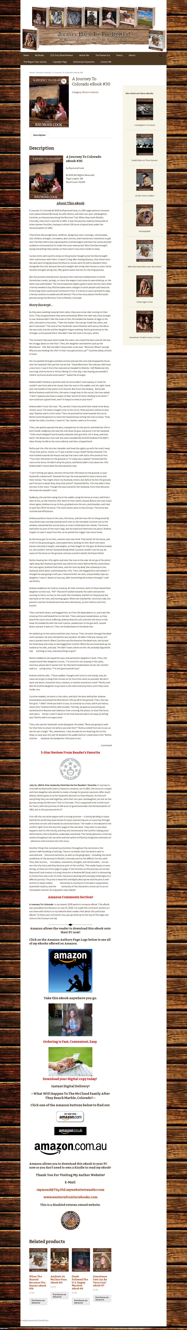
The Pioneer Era (102, 55)
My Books (39, 55)
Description (39, 135)
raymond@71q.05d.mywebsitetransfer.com (70, 1190)
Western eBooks (43, 72)
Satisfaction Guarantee (83, 61)
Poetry (119, 55)
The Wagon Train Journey (35, 61)
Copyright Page (60, 61)
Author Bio (84, 55)
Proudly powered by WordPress (34, 1320)
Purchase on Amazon (38, 1301)
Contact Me (106, 61)
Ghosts (132, 55)
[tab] (39, 135)
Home (26, 55)
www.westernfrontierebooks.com (70, 1197)
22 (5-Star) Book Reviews (61, 55)
